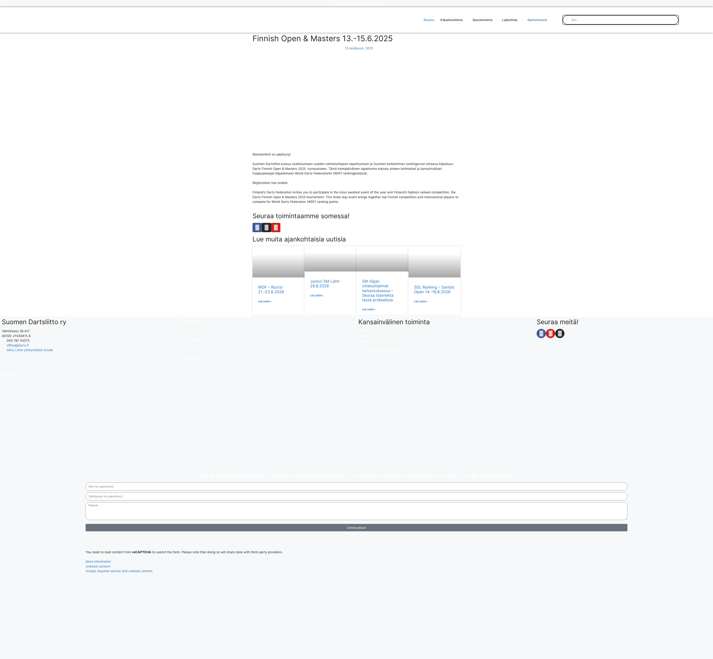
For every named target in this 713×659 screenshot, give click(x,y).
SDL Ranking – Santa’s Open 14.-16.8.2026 (434, 289)
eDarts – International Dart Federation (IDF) (390, 340)
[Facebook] (257, 227)
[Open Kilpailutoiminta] (465, 20)
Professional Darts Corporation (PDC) (386, 355)
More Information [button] (98, 561)
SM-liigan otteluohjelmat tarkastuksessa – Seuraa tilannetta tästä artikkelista (377, 290)
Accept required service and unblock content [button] (119, 571)
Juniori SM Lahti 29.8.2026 (325, 283)
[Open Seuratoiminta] (494, 20)
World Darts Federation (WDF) (380, 336)
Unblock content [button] (98, 566)
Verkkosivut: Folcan (14, 375)
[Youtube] (275, 227)
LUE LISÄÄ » (265, 301)
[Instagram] (266, 227)
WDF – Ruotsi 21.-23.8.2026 (271, 289)
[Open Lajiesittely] (519, 20)
